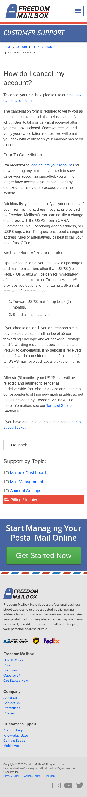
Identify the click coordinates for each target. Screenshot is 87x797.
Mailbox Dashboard (28, 472)
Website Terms (32, 775)
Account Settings (25, 490)
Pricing (8, 665)
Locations (10, 670)
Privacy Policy (11, 775)
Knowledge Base (15, 735)
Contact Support (15, 740)
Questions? (11, 675)
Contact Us (11, 703)
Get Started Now (43, 555)
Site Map (50, 775)
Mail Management (26, 481)
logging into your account (51, 165)
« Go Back (17, 445)
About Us (10, 698)
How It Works (13, 660)
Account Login (13, 730)
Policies (9, 713)
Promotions (11, 708)
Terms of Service (60, 406)
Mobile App (11, 745)
